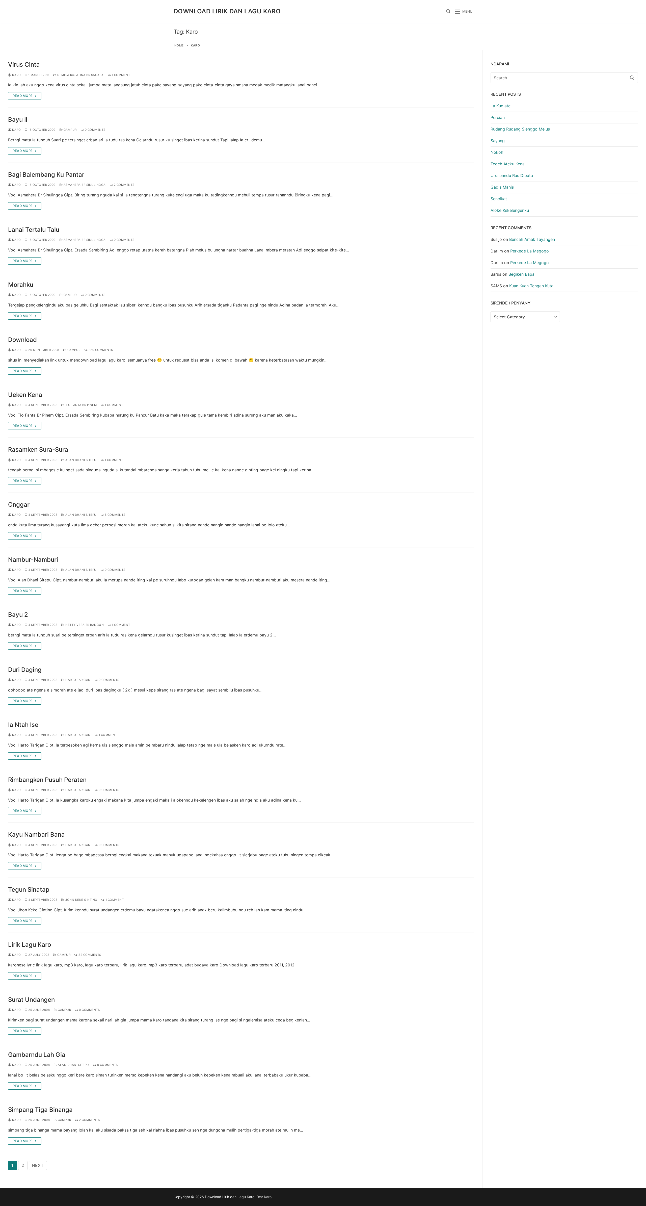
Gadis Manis (502, 187)
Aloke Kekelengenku (510, 210)
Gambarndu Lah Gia (36, 1054)
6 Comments (114, 515)
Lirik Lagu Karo (29, 944)
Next (38, 1165)
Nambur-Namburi (33, 559)
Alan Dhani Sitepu (81, 460)
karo (16, 75)
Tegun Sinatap (28, 889)
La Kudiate (500, 105)
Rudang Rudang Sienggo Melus (520, 129)
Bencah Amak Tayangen (532, 239)
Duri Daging (25, 669)
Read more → (25, 96)
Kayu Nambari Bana (36, 834)
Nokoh (497, 152)
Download (22, 339)
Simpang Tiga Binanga (40, 1109)
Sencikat (499, 198)
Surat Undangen (31, 999)
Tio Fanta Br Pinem (81, 405)
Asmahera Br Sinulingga (84, 185)
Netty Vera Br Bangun (84, 625)
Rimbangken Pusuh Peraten (47, 779)
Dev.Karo (264, 1197)
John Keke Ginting (81, 900)
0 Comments (94, 130)
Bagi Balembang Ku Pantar (46, 174)
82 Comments (89, 955)
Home (179, 45)
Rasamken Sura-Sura (38, 449)
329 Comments (100, 350)
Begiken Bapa (521, 274)
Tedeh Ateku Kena (508, 163)
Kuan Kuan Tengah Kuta (531, 285)
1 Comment (120, 75)
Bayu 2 (18, 614)
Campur (70, 130)
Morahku (20, 284)
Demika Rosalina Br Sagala (80, 75)
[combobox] (564, 77)
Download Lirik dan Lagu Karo (227, 11)
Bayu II (17, 119)
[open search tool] (448, 11)
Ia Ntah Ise (23, 724)
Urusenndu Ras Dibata (512, 175)
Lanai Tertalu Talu (33, 229)
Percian (498, 117)
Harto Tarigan (78, 680)
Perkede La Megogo (529, 250)
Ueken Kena (25, 394)
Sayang (498, 140)
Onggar (19, 504)
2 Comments (123, 185)
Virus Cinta (24, 64)
